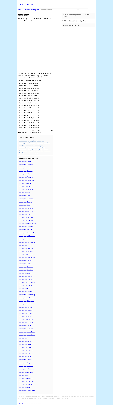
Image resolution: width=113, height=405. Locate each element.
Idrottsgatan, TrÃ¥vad (25, 285)
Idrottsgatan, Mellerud (25, 261)
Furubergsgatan (23, 143)
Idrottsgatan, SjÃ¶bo (25, 192)
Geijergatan (40, 143)
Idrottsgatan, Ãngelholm (26, 177)
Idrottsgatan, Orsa (24, 353)
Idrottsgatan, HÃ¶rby (25, 174)
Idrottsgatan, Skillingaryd (26, 301)
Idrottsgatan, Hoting (25, 357)
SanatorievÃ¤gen (23, 151)
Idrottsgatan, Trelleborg (26, 171)
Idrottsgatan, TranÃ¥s (25, 313)
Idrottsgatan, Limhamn (26, 165)
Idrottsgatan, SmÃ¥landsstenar (28, 223)
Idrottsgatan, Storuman (26, 372)
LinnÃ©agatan (41, 147)
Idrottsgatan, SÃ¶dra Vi (26, 319)
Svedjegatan (47, 151)
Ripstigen (46, 149)
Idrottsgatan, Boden (25, 387)
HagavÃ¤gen (47, 143)
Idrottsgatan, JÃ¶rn (24, 375)
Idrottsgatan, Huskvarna (26, 298)
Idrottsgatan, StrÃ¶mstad (26, 254)
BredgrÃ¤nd (33, 141)
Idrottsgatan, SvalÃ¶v (25, 186)
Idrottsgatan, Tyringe (25, 202)
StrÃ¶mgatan (39, 151)
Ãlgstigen (36, 153)
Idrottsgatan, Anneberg (26, 307)
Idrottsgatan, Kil (23, 338)
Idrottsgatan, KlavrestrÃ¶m (27, 233)
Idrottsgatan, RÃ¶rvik (25, 304)
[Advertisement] (36, 33)
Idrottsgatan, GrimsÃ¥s (26, 267)
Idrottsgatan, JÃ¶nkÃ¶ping (27, 295)
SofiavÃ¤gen (32, 151)
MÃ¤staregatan (31, 149)
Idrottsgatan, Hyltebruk (26, 220)
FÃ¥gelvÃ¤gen (32, 143)
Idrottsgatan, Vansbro (25, 350)
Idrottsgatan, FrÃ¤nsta (25, 360)
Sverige (20, 10)
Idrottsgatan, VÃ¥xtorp (26, 217)
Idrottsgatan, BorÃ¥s (25, 264)
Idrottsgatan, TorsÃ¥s (25, 239)
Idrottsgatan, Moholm (25, 292)
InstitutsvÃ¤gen (29, 145)
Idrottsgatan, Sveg (24, 363)
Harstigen (21, 145)
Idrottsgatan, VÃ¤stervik (26, 329)
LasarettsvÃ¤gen (33, 147)
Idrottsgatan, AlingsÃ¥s (26, 251)
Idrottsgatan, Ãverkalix (25, 384)
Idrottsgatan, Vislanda (26, 227)
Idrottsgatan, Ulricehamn (26, 279)
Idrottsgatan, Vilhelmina (26, 369)
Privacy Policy (21, 403)
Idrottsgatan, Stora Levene (27, 282)
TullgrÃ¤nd (30, 153)
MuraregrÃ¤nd (22, 149)
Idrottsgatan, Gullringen (26, 322)
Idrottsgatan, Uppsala (25, 347)
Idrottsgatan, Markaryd (26, 208)
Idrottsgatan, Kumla (25, 341)
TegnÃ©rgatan (22, 153)
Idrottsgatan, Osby (24, 205)
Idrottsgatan (35, 10)
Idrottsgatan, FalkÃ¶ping (26, 270)
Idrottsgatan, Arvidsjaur (26, 378)
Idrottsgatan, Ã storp (25, 183)
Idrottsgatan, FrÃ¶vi (25, 344)
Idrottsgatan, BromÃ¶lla (26, 211)
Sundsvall (27, 10)
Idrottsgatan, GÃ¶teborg (26, 248)
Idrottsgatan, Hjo (24, 288)
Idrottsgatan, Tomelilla (26, 189)
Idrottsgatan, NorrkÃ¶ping (27, 332)
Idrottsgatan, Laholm (25, 214)
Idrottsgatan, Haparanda (26, 381)
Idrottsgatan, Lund (24, 168)
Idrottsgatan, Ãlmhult (25, 230)
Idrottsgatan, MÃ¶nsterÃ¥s (27, 236)
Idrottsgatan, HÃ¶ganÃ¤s (26, 180)
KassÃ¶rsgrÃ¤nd (39, 145)
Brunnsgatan (40, 141)
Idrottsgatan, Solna (25, 162)
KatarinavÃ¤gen (23, 147)
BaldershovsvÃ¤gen (24, 141)
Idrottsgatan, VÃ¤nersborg (27, 257)
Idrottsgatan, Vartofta (25, 273)
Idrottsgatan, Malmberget (27, 391)
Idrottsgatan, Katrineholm (27, 335)
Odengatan (39, 149)
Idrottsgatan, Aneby (25, 316)
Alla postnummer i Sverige (32, 403)
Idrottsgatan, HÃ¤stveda (26, 199)
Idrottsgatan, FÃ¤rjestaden (27, 242)
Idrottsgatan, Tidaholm (26, 276)
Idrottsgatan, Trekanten (26, 245)
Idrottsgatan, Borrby (25, 196)
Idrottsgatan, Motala (25, 326)
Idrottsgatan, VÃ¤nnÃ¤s (26, 366)
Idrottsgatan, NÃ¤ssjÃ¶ (25, 310)
